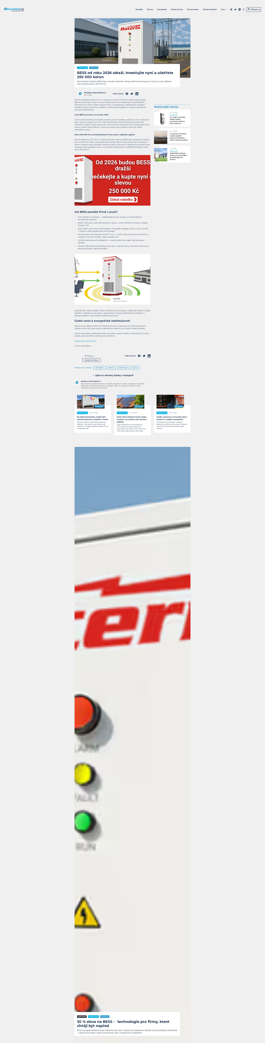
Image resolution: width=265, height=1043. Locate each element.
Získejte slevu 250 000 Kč (85, 341)
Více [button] (223, 9)
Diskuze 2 (90, 356)
